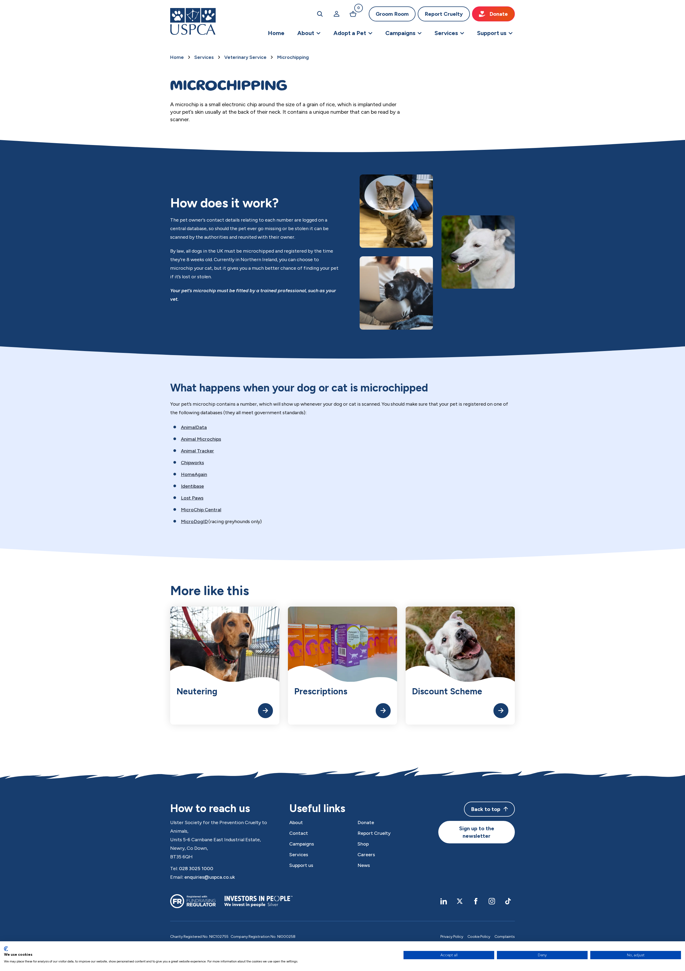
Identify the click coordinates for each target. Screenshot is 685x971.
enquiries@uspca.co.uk (209, 877)
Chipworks (192, 463)
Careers (366, 855)
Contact (298, 833)
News (363, 865)
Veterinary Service (245, 57)
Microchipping (293, 57)
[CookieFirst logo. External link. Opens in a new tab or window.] (6, 948)
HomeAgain (194, 474)
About (296, 822)
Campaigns (301, 844)
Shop (363, 844)
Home (177, 57)
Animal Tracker (197, 451)
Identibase (192, 486)
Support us (301, 865)
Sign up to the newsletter (476, 832)
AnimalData (194, 427)
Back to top (485, 809)
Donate (498, 14)
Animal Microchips (201, 439)
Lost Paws (192, 498)
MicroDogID (194, 521)
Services (204, 57)
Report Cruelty (444, 14)
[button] (309, 33)
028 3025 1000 (196, 868)
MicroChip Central (201, 510)
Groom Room (392, 14)
